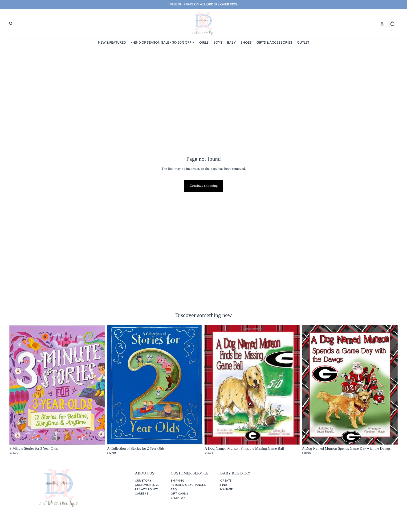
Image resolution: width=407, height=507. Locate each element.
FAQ (174, 489)
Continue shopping (204, 186)
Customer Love (147, 484)
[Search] (11, 23)
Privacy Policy (146, 489)
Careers (141, 493)
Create (226, 480)
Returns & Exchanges (188, 484)
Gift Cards (179, 493)
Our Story (143, 480)
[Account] (382, 23)
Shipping (177, 480)
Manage (226, 489)
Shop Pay (178, 497)
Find (223, 484)
